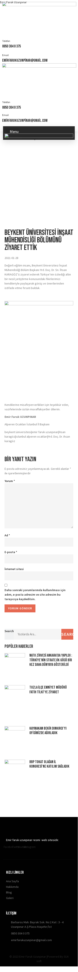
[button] (12, 131)
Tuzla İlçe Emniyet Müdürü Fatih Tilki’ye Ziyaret (48, 689)
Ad (7, 535)
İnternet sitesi (14, 569)
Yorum (10, 481)
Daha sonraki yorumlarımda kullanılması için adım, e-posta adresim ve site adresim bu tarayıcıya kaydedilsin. (35, 594)
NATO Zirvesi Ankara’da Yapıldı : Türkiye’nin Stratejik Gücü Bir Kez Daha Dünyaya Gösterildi (50, 660)
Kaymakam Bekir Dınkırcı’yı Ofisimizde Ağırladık (48, 730)
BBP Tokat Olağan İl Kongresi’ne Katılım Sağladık (49, 764)
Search (9, 631)
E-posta (11, 552)
